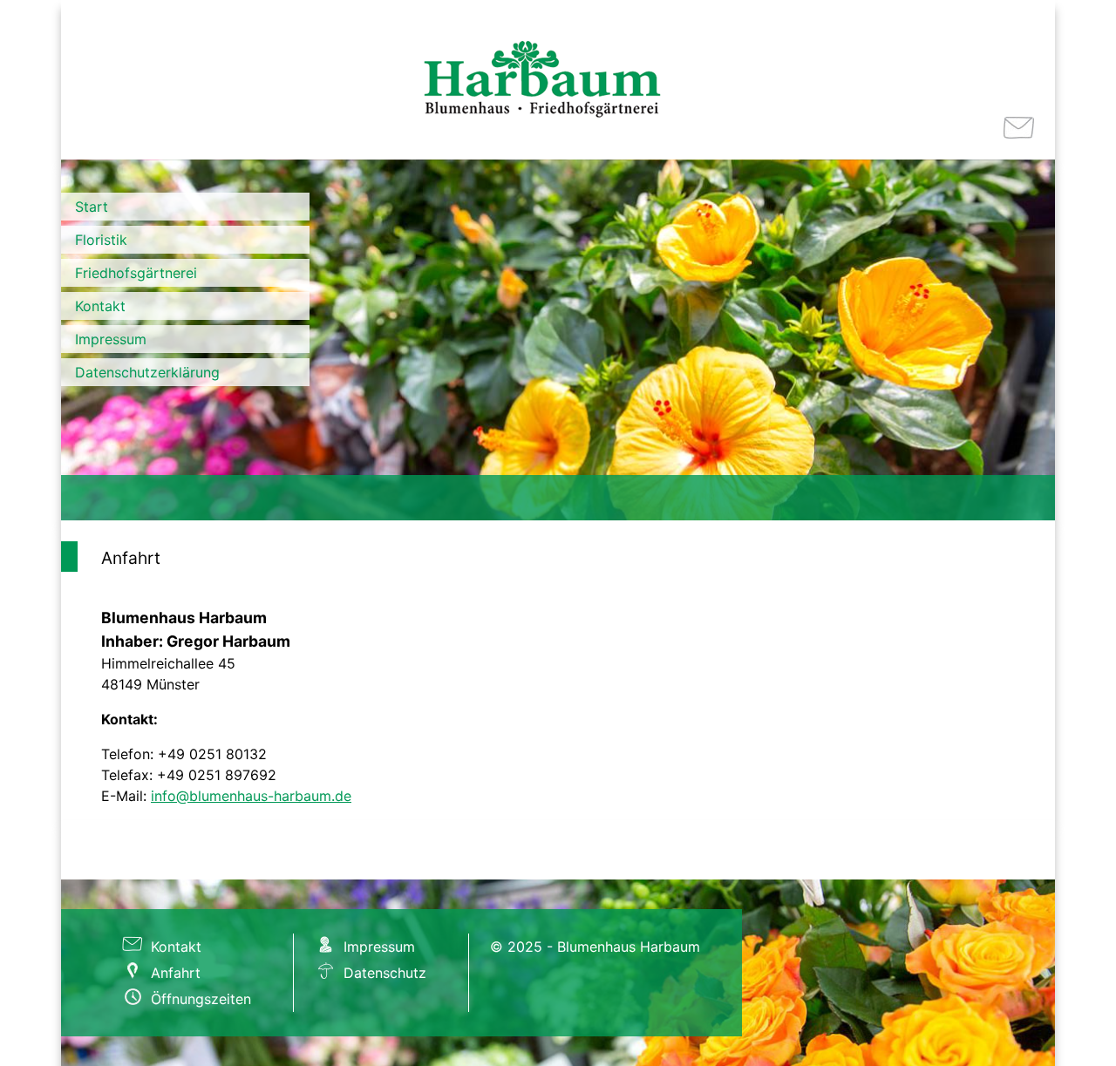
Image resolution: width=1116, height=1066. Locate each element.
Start (91, 206)
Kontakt (100, 306)
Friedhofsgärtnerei (136, 273)
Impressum (110, 339)
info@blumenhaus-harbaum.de (251, 796)
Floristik (101, 239)
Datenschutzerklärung (147, 372)
